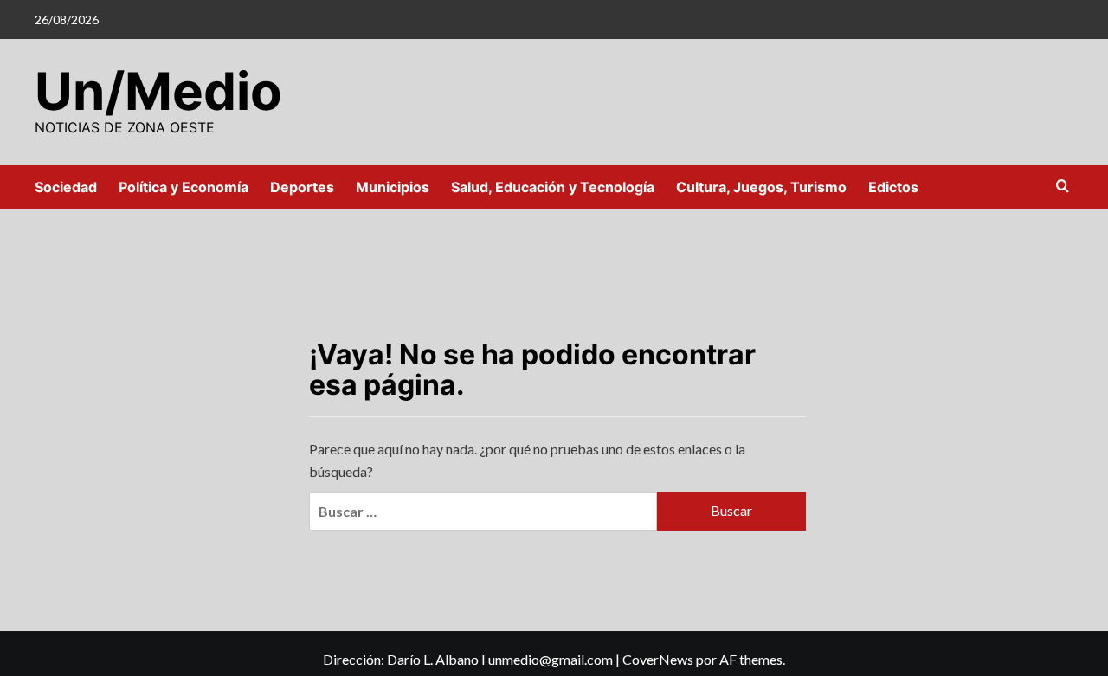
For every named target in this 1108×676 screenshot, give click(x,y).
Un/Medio (158, 91)
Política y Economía (183, 187)
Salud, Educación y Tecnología (552, 187)
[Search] (1062, 186)
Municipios (392, 187)
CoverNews (657, 659)
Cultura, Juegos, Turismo (761, 187)
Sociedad (66, 187)
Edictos (893, 187)
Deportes (302, 187)
